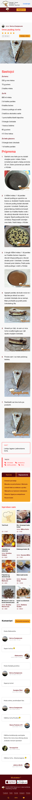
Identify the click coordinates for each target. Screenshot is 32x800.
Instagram (22, 793)
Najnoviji (9, 475)
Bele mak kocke (23, 572)
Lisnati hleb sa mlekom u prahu (15, 487)
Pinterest (28, 793)
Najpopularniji (23, 475)
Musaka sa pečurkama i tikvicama (16, 484)
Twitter (11, 793)
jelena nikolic (18, 765)
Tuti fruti (8, 521)
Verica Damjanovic (16, 26)
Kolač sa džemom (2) (23, 598)
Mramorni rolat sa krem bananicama (8, 598)
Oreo (22, 465)
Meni (16, 797)
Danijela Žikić (18, 690)
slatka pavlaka (11, 465)
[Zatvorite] (1, 3)
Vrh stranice (15, 777)
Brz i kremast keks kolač (23, 521)
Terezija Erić (13, 747)
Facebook (5, 793)
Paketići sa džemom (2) (8, 572)
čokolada (10, 462)
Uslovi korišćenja (25, 787)
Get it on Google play (22, 782)
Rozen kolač (8, 498)
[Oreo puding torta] (17, 180)
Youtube (16, 793)
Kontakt (15, 788)
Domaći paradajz (10, 481)
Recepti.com (3, 788)
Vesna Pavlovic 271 (16, 725)
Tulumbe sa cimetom (8, 546)
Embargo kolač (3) (23, 546)
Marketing (9, 788)
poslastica (21, 462)
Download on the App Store (10, 782)
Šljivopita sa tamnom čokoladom (15, 491)
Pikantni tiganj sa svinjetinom (14, 494)
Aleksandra (19, 655)
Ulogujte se (21, 9)
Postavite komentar (22, 621)
